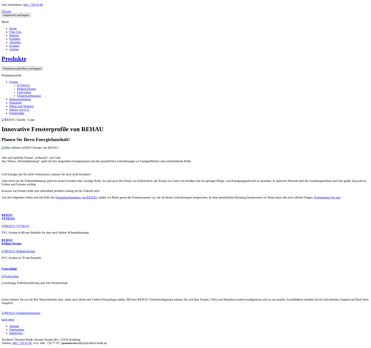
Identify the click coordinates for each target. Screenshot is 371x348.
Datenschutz (16, 329)
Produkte (14, 39)
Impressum (16, 333)
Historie (14, 35)
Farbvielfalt (24, 92)
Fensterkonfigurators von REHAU (76, 197)
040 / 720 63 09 (33, 4)
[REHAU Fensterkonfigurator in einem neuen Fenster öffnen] (21, 313)
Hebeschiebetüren (20, 99)
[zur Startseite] (6, 11)
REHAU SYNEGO (8, 216)
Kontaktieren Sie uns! (327, 197)
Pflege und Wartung (21, 106)
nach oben (8, 319)
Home (13, 28)
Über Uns (15, 32)
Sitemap (14, 326)
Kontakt (14, 45)
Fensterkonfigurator (29, 95)
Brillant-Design (26, 88)
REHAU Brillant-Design (11, 241)
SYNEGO (23, 85)
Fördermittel (16, 113)
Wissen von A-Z (19, 109)
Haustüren (15, 102)
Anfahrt (14, 49)
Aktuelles (15, 42)
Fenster (13, 82)
